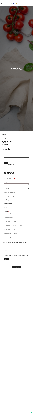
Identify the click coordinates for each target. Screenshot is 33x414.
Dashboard (4, 134)
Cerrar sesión (5, 144)
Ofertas (3, 137)
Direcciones (4, 138)
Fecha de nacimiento (7, 248)
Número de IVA (6, 195)
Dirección (5, 215)
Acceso (6, 163)
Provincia (5, 223)
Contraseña (8, 159)
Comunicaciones (5, 142)
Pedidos (3, 135)
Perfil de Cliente (6, 186)
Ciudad (5, 219)
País (5, 227)
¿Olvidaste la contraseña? (8, 166)
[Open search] (24, 3)
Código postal (6, 211)
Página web (6, 199)
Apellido (5, 236)
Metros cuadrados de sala (8, 203)
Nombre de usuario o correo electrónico (12, 154)
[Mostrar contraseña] (28, 160)
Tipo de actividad (7, 207)
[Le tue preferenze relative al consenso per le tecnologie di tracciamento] (31, 412)
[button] (3, 3)
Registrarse (6, 259)
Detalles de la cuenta (7, 141)
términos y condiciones (18, 252)
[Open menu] (2, 3)
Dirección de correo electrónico (11, 178)
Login (26, 3)
